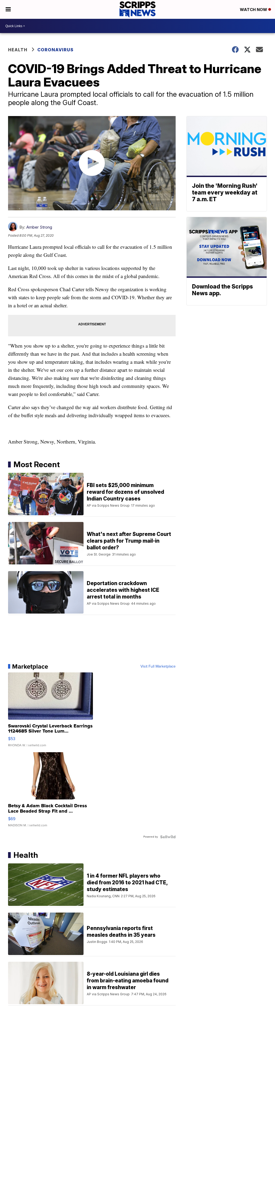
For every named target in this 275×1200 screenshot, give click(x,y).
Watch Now (254, 9)
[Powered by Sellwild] (168, 837)
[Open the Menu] (8, 9)
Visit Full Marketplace (158, 666)
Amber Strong (39, 227)
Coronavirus (55, 49)
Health (17, 49)
